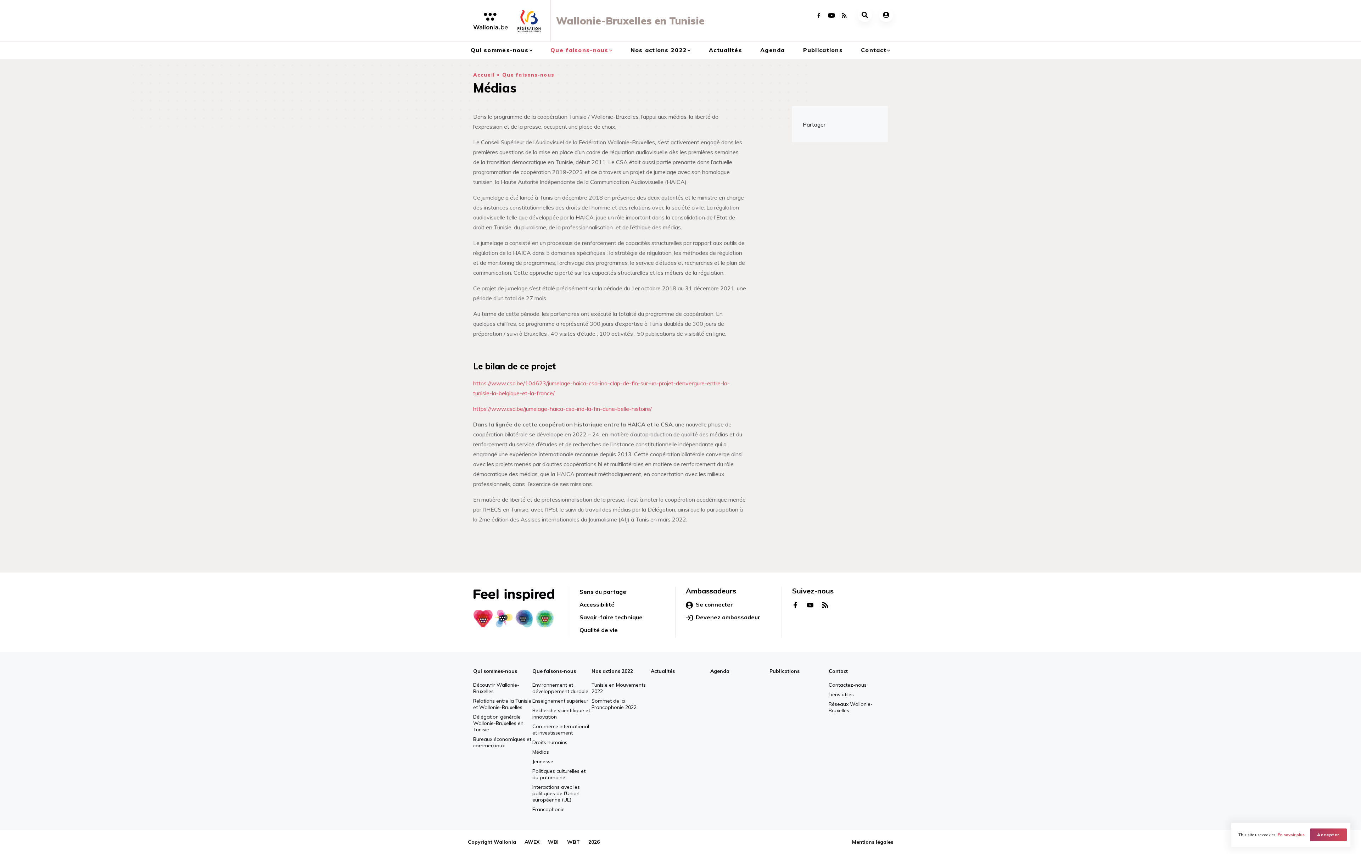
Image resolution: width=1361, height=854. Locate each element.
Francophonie (548, 809)
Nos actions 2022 (659, 50)
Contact (873, 50)
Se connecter (714, 604)
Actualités (725, 50)
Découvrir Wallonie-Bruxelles (496, 688)
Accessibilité (597, 604)
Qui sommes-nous (499, 50)
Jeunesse (542, 761)
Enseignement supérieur (560, 701)
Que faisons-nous (579, 50)
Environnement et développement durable (560, 688)
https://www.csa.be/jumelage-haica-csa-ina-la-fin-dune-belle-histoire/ (562, 408)
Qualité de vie (598, 629)
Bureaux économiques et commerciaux (502, 742)
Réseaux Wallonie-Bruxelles (851, 707)
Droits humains (549, 742)
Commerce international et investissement (560, 729)
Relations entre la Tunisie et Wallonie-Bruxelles (502, 704)
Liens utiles (841, 694)
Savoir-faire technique (611, 617)
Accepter (1328, 834)
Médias (540, 752)
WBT (573, 842)
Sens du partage (602, 591)
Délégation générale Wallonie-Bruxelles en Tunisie (498, 723)
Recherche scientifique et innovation (561, 713)
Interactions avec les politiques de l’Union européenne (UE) (556, 793)
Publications (823, 50)
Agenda (772, 50)
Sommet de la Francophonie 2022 (614, 704)
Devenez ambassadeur (728, 617)
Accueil (484, 75)
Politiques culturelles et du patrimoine (559, 774)
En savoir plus (1291, 834)
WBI (553, 842)
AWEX (532, 842)
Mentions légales (872, 842)
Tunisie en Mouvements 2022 (619, 688)
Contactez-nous (848, 685)
